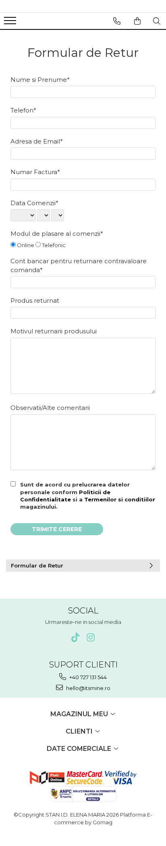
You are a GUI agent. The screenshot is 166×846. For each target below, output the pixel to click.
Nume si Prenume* (40, 79)
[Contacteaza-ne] (117, 21)
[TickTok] (75, 637)
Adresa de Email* (36, 141)
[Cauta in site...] (156, 21)
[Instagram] (91, 637)
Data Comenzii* (34, 203)
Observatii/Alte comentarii (50, 408)
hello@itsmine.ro (87, 688)
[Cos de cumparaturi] (137, 21)
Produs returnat (34, 300)
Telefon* (23, 110)
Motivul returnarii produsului (53, 331)
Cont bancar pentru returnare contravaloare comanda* (78, 265)
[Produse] (11, 23)
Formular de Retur (37, 565)
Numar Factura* (35, 172)
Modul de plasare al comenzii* (56, 233)
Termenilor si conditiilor (119, 499)
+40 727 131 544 (87, 677)
